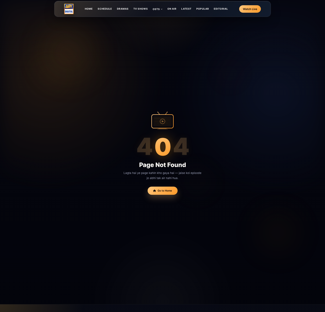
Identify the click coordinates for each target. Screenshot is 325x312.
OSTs (156, 9)
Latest (186, 8)
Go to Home (165, 190)
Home (89, 8)
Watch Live (250, 9)
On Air (172, 8)
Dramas (122, 8)
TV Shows (140, 8)
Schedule (105, 8)
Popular (202, 8)
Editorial (221, 8)
